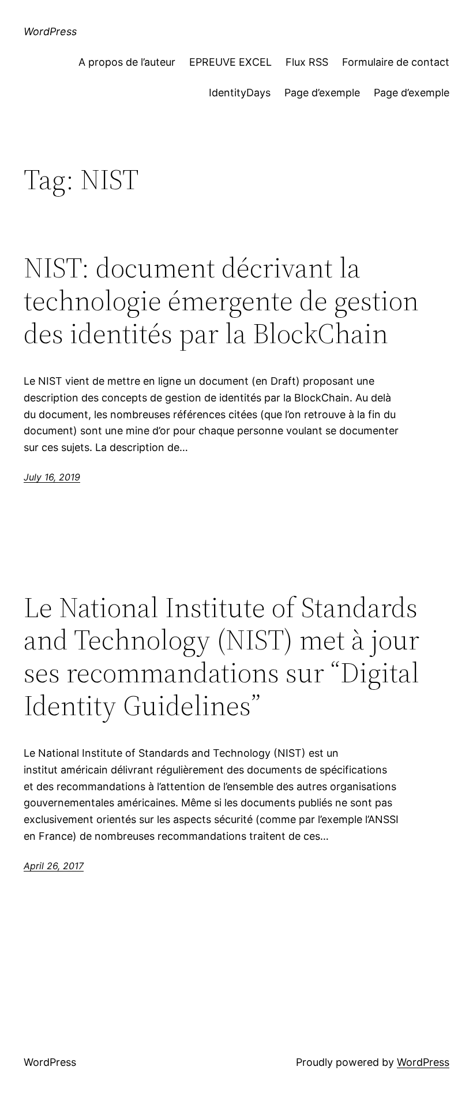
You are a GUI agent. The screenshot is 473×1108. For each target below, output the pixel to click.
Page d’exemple (322, 93)
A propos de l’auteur (126, 62)
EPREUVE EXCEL (230, 62)
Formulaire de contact (395, 62)
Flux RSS (307, 62)
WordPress (50, 31)
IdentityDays (240, 93)
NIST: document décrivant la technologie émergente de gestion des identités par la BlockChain (221, 300)
